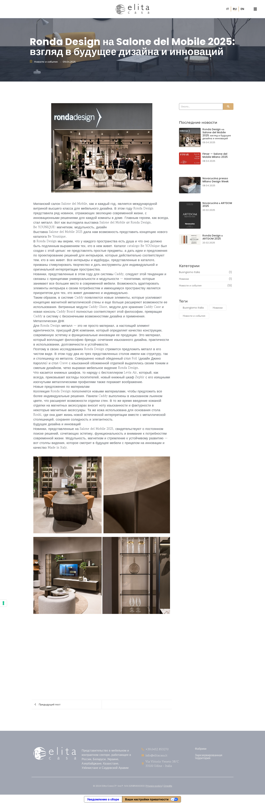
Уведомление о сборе (103, 799)
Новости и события (46, 61)
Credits (168, 786)
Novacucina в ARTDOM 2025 (217, 205)
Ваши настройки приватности (147, 799)
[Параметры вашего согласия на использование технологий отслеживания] (3, 603)
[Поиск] (228, 106)
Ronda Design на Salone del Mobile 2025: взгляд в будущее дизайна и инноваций (216, 134)
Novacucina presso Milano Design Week (215, 180)
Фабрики (200, 748)
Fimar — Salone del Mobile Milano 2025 (215, 155)
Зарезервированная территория (208, 756)
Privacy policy (154, 786)
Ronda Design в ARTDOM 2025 (212, 237)
